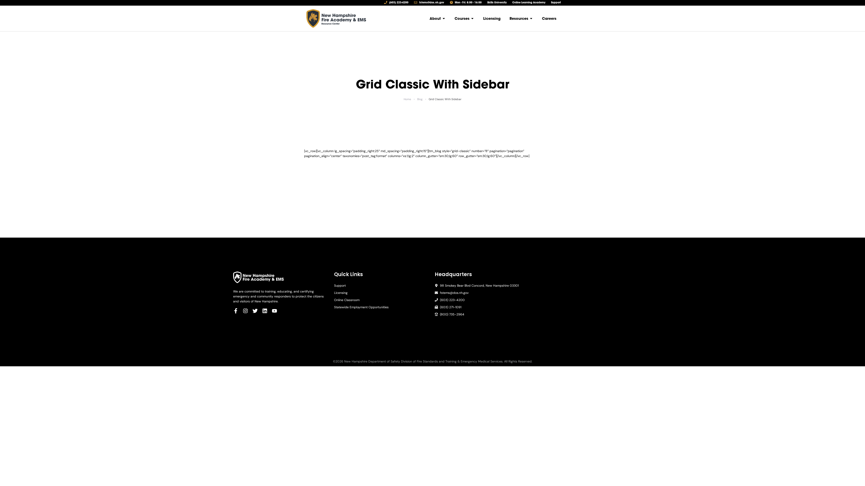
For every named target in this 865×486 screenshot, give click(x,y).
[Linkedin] (264, 310)
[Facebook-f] (235, 310)
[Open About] (444, 18)
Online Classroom (347, 300)
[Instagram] (245, 310)
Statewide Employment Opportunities (361, 307)
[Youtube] (274, 310)
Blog (420, 99)
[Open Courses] (472, 18)
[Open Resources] (531, 18)
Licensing (341, 293)
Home (407, 99)
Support (340, 286)
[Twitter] (255, 310)
